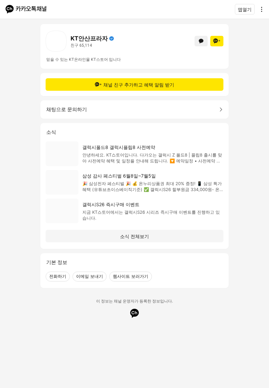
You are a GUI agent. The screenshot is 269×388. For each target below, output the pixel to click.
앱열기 (245, 9)
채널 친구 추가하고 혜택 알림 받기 (138, 84)
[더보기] (260, 9)
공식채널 (111, 38)
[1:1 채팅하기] (201, 41)
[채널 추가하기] (216, 41)
